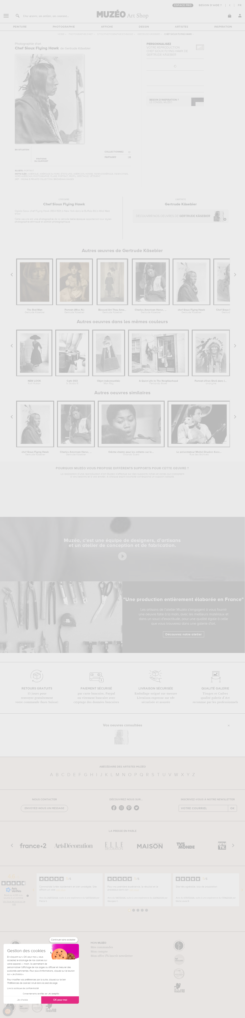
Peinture (20, 27)
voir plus (60, 890)
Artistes (181, 27)
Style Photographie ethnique (115, 34)
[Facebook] (115, 810)
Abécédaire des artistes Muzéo (122, 767)
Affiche (107, 27)
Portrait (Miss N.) (74, 311)
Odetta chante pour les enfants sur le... (131, 453)
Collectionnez (114, 152)
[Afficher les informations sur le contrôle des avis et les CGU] (27, 895)
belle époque (77, 219)
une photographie (44, 219)
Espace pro (183, 5)
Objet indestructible (108, 382)
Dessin (144, 27)
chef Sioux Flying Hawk (191, 311)
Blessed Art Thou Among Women (112, 311)
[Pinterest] (130, 810)
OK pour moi (60, 1000)
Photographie (64, 27)
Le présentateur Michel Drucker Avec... (199, 453)
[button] (8, 1011)
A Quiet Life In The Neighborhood (158, 382)
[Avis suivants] (242, 889)
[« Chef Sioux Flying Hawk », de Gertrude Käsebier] (121, 737)
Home (61, 34)
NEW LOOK (34, 382)
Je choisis (22, 1000)
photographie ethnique (27, 222)
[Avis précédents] (33, 889)
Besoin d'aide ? (210, 5)
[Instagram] (122, 810)
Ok (232, 808)
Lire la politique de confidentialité (23, 988)
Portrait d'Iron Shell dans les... (211, 382)
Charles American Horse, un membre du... (151, 311)
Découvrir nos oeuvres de (173, 216)
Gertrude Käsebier (148, 34)
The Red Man (35, 311)
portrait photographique (57, 222)
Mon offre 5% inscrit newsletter (112, 956)
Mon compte (99, 951)
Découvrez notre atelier (183, 634)
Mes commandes (102, 947)
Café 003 (72, 382)
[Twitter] (137, 810)
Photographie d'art (81, 34)
